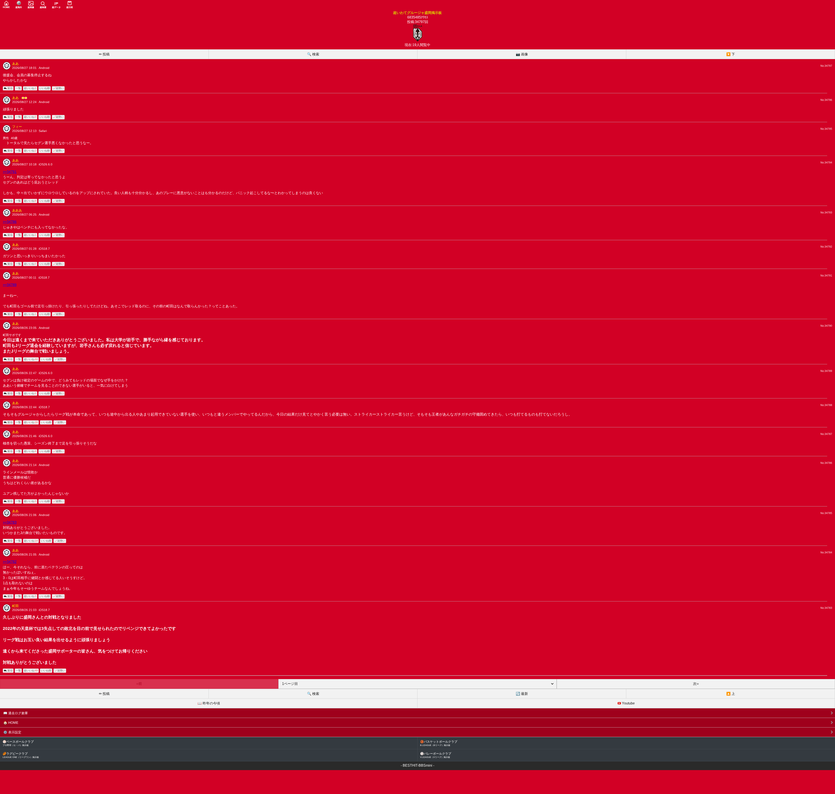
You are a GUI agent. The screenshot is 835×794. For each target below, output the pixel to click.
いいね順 (44, 88)
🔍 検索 (313, 54)
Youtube (628, 703)
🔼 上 (730, 694)
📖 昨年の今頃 (208, 703)
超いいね (30, 88)
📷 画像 (522, 54)
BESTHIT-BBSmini (417, 765)
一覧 (18, 88)
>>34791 (10, 172)
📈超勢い (58, 88)
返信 (10, 88)
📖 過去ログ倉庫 (15, 713)
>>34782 (10, 562)
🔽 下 (730, 54)
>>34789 (10, 285)
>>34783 (10, 522)
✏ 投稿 (104, 54)
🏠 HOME (10, 722)
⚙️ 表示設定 (12, 732)
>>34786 (10, 222)
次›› (696, 684)
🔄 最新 (522, 694)
